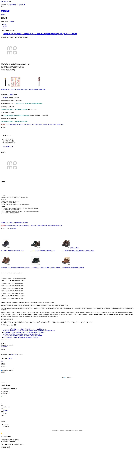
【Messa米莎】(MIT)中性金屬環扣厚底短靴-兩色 (43, 250)
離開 (8, 447)
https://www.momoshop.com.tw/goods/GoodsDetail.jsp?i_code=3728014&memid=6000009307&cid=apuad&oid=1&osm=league (34, 124)
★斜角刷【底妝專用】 (39, 89)
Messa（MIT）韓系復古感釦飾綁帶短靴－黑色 (12, 250)
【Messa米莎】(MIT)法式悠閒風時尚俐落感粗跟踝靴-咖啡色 (15, 267)
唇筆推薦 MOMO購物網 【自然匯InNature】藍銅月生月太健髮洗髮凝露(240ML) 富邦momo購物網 (40, 34)
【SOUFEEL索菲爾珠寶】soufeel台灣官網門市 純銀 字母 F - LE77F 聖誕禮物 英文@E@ (24, 329)
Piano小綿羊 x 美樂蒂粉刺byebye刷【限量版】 (22, 89)
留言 (16, 354)
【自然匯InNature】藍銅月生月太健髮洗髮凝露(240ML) (14, 222)
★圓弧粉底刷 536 (5, 89)
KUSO (10, 358)
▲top (2, 361)
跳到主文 (3, 14)
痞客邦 (13, 354)
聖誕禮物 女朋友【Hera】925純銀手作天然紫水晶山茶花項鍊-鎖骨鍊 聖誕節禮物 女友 (24, 332)
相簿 (4, 24)
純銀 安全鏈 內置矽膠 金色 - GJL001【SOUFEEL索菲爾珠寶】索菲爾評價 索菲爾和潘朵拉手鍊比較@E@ (29, 330)
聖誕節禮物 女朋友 (8, 146)
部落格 (5, 26)
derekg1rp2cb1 (4, 346)
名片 (4, 27)
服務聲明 (81, 430)
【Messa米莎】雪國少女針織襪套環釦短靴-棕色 (72, 267)
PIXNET (57, 430)
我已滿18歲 (3, 447)
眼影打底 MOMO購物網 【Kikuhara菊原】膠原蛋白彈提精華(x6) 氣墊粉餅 (21, 334)
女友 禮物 (91, 250)
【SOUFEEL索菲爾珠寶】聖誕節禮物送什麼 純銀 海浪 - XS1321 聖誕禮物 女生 (22, 335)
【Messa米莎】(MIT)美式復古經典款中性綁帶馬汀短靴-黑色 (45, 267)
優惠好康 (5, 11)
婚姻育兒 (12, 21)
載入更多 (3, 363)
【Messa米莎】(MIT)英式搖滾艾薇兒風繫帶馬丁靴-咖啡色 (75, 250)
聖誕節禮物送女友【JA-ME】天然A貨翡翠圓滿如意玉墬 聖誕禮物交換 (20, 337)
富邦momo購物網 (74, 248)
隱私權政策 (75, 430)
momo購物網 (10, 94)
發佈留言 (3, 372)
